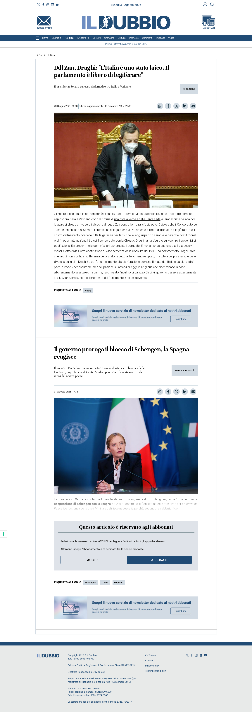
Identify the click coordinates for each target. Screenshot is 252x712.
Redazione (189, 88)
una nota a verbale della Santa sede (137, 219)
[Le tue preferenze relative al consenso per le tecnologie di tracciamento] (3, 534)
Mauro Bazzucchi (185, 370)
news (88, 290)
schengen (90, 582)
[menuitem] (45, 38)
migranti (118, 582)
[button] (205, 4)
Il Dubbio (41, 55)
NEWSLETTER (44, 27)
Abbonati (209, 28)
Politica (51, 55)
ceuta (105, 582)
